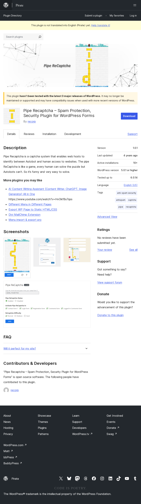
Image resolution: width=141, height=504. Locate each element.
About (7, 415)
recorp (32, 121)
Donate (113, 428)
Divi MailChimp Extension (24, 214)
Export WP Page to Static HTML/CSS (33, 209)
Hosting (8, 428)
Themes (43, 422)
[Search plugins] (39, 36)
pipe (120, 207)
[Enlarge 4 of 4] (86, 285)
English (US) (131, 185)
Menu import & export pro (25, 219)
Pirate (15, 478)
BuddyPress (12, 463)
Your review (104, 249)
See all (133, 249)
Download (129, 116)
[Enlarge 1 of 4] (26, 242)
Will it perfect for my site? (19, 348)
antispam (120, 200)
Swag (112, 434)
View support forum (109, 282)
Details (11, 134)
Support (133, 134)
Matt (8, 451)
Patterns (43, 434)
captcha (132, 200)
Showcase (44, 415)
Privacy (8, 434)
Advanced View (107, 216)
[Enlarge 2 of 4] (56, 242)
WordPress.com (15, 445)
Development (72, 134)
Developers (79, 428)
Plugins (42, 428)
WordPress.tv (82, 434)
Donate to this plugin (110, 315)
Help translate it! (100, 25)
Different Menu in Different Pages (30, 204)
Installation (49, 134)
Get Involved (115, 415)
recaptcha (131, 207)
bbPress (10, 457)
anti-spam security (126, 193)
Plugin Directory (12, 15)
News (7, 422)
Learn (75, 415)
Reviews (29, 134)
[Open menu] (135, 5)
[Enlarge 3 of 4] (86, 242)
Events (111, 422)
